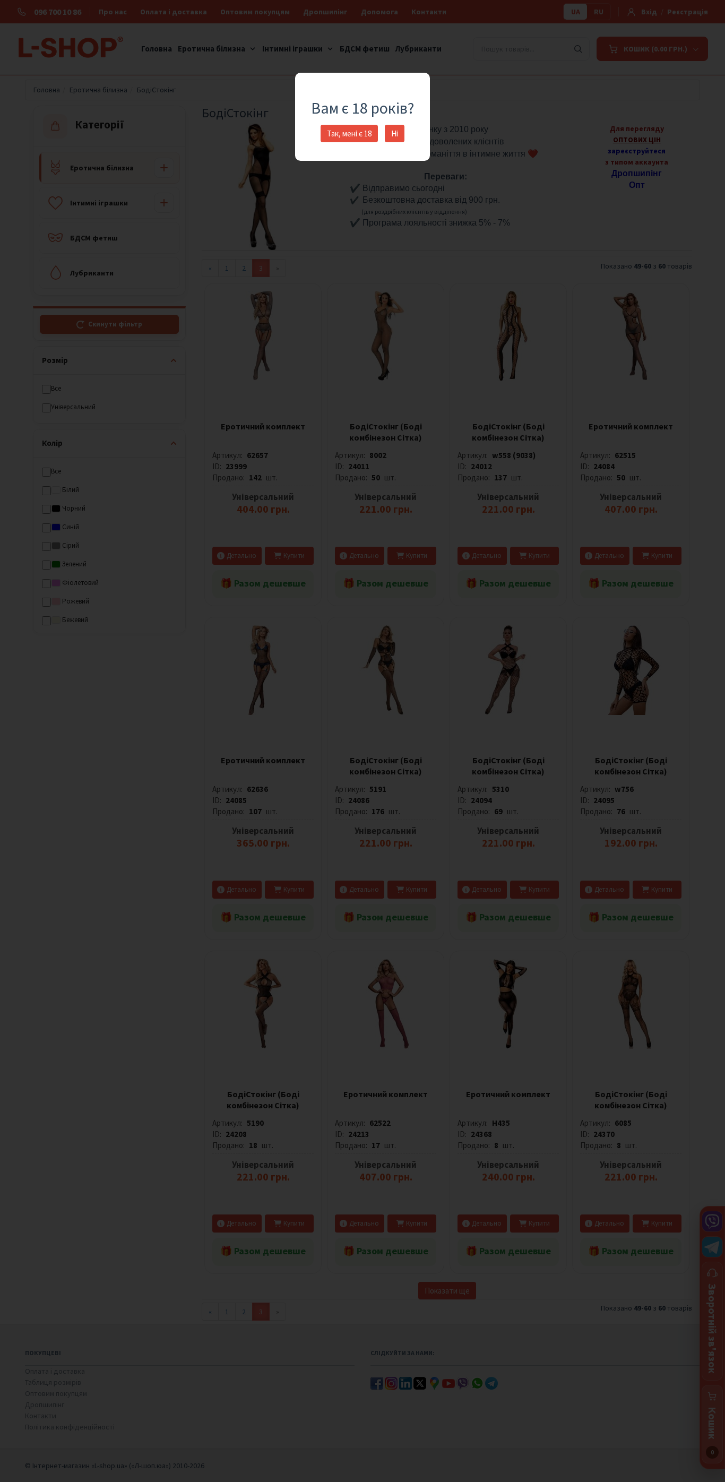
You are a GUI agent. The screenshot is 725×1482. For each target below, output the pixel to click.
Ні (394, 133)
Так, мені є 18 (349, 133)
